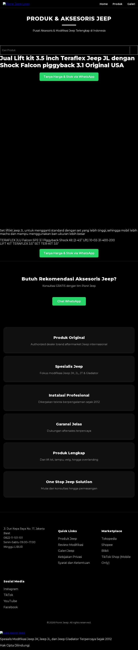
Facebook (11, 607)
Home (104, 4)
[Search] (134, 50)
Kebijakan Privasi (70, 557)
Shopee (107, 545)
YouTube (10, 601)
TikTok (8, 595)
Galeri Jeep (66, 550)
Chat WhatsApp (69, 301)
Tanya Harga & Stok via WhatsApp (69, 76)
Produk (117, 4)
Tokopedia (109, 538)
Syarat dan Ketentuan (74, 563)
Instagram (11, 589)
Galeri (131, 4)
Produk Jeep (67, 538)
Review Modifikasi (70, 545)
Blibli (105, 550)
